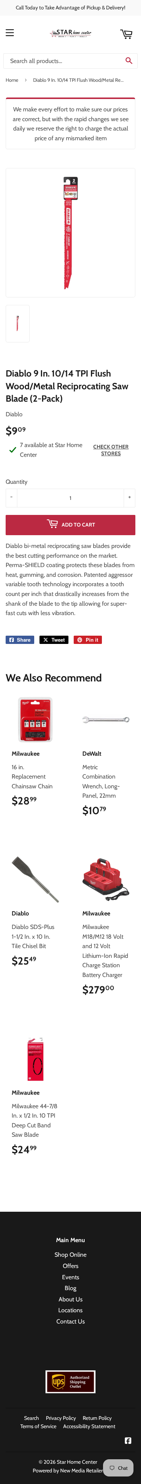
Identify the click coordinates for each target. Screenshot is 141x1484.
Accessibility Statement (89, 1426)
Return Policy (97, 1418)
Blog (70, 1288)
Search (31, 1418)
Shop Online (70, 1254)
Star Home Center (77, 1462)
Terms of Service (38, 1426)
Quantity (16, 481)
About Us (71, 1299)
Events (70, 1277)
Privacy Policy (61, 1418)
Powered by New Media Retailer (68, 1470)
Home (12, 80)
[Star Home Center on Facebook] (128, 1441)
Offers (71, 1265)
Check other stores (111, 450)
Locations (70, 1310)
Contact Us (70, 1321)
